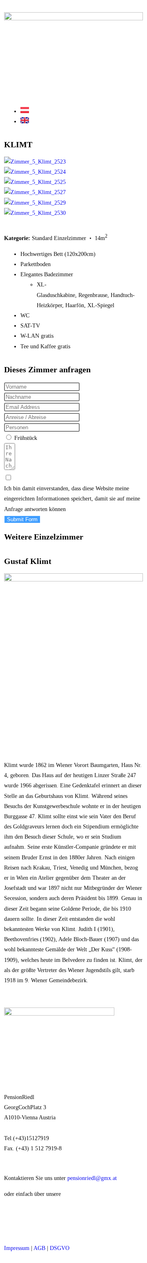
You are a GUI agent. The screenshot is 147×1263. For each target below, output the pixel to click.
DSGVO (59, 1248)
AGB (39, 1248)
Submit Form (22, 519)
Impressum (16, 1248)
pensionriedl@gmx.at (92, 1178)
